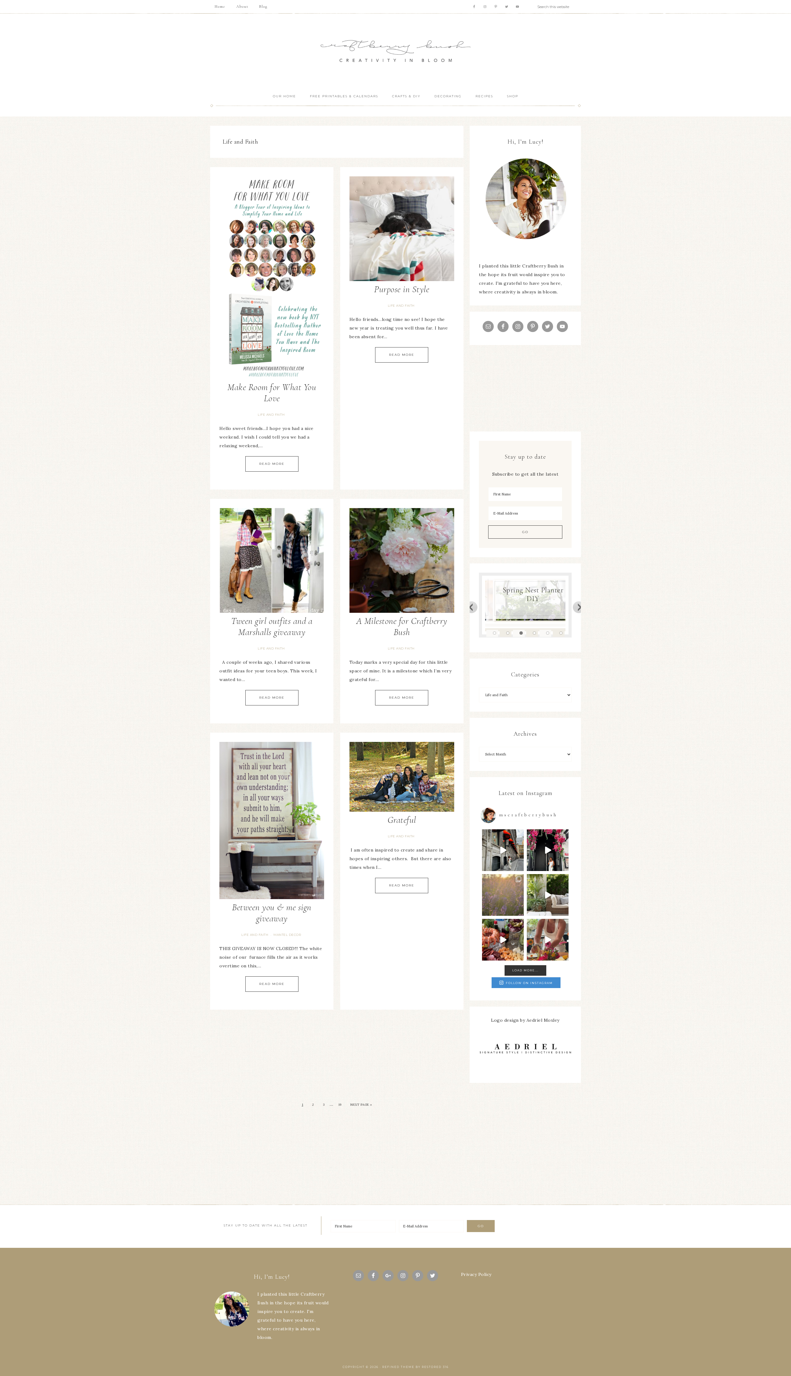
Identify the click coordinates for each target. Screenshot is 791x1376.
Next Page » (361, 1105)
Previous (471, 607)
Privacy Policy (476, 1274)
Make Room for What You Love (271, 392)
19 (340, 1105)
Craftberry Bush (395, 51)
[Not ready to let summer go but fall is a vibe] (503, 850)
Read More (272, 464)
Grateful (401, 820)
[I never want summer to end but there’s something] (548, 850)
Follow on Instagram (529, 983)
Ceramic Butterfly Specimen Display (539, 595)
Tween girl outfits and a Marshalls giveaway (271, 626)
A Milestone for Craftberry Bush (401, 626)
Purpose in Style (401, 289)
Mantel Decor (287, 935)
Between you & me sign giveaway (271, 913)
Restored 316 (435, 1367)
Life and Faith (271, 415)
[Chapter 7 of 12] (503, 895)
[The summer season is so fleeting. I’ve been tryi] (503, 940)
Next (579, 607)
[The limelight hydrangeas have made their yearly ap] (548, 895)
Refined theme (398, 1367)
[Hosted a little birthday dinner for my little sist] (548, 940)
